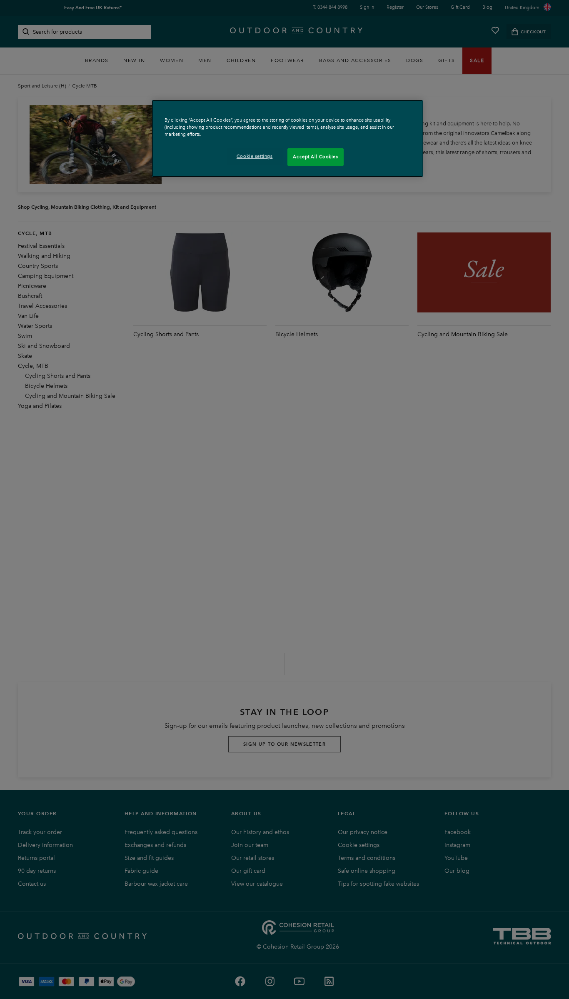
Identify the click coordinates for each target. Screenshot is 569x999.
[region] (287, 138)
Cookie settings (255, 156)
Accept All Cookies (315, 157)
